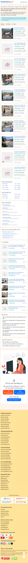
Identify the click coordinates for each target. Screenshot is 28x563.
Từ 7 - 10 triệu (18, 187)
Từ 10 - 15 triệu (6, 189)
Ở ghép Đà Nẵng (4, 480)
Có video (14, 24)
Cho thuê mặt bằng (6, 462)
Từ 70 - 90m (5, 198)
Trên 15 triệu (17, 189)
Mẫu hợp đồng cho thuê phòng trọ (10, 342)
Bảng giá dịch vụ (4, 525)
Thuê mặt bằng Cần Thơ (6, 469)
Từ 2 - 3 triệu (5, 185)
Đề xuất (2, 24)
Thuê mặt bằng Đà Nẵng (6, 467)
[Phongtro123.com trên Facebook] (2, 544)
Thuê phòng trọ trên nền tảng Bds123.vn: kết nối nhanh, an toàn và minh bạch (14, 324)
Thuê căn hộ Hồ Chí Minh (6, 449)
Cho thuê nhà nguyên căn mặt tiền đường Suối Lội (20, 137)
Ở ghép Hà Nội (4, 478)
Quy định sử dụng (4, 513)
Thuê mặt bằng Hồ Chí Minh (6, 464)
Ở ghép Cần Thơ (4, 483)
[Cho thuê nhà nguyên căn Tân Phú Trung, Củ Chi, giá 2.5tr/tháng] (7, 172)
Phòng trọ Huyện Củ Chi (8, 232)
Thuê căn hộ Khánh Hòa (6, 458)
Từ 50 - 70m (17, 196)
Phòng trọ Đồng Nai (5, 424)
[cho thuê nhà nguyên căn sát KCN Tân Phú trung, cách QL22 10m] (7, 95)
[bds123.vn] (7, 498)
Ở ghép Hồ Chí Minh (5, 476)
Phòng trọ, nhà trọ (6, 413)
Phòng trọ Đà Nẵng (5, 419)
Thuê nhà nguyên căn (6, 431)
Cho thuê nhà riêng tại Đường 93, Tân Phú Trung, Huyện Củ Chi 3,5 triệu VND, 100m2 (20, 28)
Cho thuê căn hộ (5, 447)
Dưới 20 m (5, 194)
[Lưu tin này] (25, 39)
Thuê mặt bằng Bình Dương (6, 471)
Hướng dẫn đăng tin (5, 523)
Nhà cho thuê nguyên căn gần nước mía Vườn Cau (20, 75)
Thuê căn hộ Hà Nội (5, 451)
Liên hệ (2, 516)
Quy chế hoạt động (5, 511)
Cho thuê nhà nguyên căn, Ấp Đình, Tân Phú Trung (20, 152)
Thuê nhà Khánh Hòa (5, 444)
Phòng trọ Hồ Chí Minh (5, 415)
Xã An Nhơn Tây (6, 205)
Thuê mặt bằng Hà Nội (5, 465)
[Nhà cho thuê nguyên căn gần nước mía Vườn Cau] (7, 79)
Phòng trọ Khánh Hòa (5, 428)
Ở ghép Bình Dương (5, 482)
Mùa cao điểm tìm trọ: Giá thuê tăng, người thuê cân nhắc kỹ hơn (14, 327)
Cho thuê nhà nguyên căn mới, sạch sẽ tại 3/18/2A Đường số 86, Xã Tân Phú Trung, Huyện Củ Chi (20, 59)
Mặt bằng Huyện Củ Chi (8, 235)
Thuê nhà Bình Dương (5, 437)
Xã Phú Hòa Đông (6, 217)
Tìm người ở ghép (5, 474)
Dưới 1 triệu (5, 183)
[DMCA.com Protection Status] (14, 558)
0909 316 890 (8, 552)
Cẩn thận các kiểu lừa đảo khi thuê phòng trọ (13, 344)
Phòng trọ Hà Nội (4, 417)
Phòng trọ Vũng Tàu (5, 426)
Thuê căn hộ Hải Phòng (5, 457)
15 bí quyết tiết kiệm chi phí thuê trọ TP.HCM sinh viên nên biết (14, 331)
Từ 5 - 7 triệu (5, 187)
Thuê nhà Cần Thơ (4, 442)
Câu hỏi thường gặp (5, 522)
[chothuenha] (20, 498)
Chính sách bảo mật (5, 515)
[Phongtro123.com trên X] (9, 544)
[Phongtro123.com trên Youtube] (4, 544)
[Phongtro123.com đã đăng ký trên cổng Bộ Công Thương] (5, 558)
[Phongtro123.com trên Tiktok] (12, 544)
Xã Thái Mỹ (5, 223)
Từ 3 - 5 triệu (17, 185)
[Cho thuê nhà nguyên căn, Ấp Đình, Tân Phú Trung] (7, 157)
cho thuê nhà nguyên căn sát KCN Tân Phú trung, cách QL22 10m (20, 90)
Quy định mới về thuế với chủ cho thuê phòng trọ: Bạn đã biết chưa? (14, 334)
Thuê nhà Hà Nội (4, 435)
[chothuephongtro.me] (20, 502)
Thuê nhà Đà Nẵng (4, 439)
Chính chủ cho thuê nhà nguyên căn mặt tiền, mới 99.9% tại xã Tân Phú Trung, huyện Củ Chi (20, 106)
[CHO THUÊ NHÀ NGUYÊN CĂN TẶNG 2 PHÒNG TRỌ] (7, 48)
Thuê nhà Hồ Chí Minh (5, 433)
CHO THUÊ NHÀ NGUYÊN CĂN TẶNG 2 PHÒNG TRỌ (20, 44)
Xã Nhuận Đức (6, 214)
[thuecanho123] (7, 502)
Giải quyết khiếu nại (5, 529)
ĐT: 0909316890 (8, 392)
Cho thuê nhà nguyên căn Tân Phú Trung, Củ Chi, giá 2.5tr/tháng (20, 168)
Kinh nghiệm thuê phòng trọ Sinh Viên (11, 345)
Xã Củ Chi (5, 211)
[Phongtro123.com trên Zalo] (7, 544)
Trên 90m (17, 198)
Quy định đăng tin (4, 527)
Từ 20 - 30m (17, 194)
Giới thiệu (3, 509)
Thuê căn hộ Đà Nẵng (5, 455)
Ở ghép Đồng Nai (4, 485)
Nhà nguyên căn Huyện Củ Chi (10, 233)
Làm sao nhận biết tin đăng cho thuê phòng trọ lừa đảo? (14, 317)
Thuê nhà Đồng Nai (5, 440)
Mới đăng (8, 24)
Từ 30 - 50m (5, 196)
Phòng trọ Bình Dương (5, 422)
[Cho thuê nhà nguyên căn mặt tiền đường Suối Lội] (7, 141)
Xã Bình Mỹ (5, 208)
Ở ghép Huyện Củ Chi (7, 237)
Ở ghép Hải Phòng (4, 487)
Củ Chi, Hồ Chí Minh (19, 33)
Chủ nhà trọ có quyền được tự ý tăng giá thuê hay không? (14, 321)
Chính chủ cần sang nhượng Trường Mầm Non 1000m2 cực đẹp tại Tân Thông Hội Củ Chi (20, 121)
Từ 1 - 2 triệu (17, 183)
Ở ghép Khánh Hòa (5, 489)
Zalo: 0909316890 (20, 392)
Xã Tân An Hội (6, 220)
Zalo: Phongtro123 (15, 400)
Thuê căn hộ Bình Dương (6, 453)
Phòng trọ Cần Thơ (4, 420)
